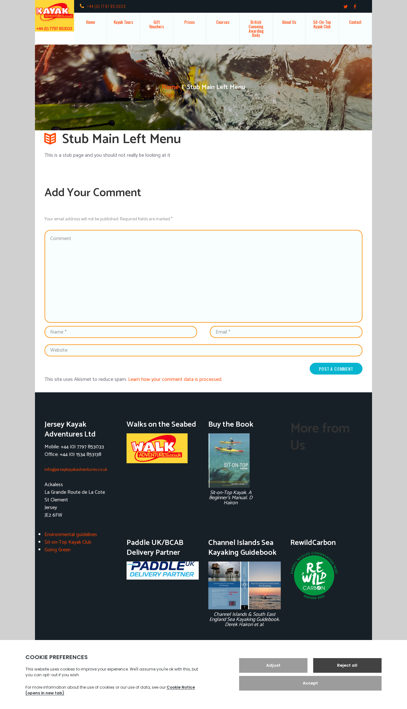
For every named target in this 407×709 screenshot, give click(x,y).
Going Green (58, 550)
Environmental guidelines (71, 534)
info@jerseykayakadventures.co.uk (76, 469)
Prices (189, 22)
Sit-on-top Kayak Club (322, 24)
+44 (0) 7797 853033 (106, 6)
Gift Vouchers (156, 24)
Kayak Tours (123, 22)
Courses (223, 22)
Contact (355, 22)
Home (90, 22)
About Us (289, 22)
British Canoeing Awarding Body (256, 28)
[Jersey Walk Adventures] (163, 448)
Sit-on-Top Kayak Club (68, 542)
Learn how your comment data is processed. (175, 379)
